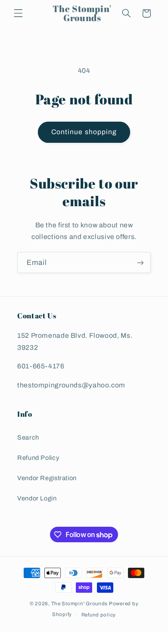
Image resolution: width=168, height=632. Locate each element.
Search (28, 437)
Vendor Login (37, 498)
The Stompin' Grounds (79, 603)
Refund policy (98, 614)
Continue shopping (84, 131)
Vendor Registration (47, 478)
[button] (18, 13)
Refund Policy (38, 457)
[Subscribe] (140, 262)
